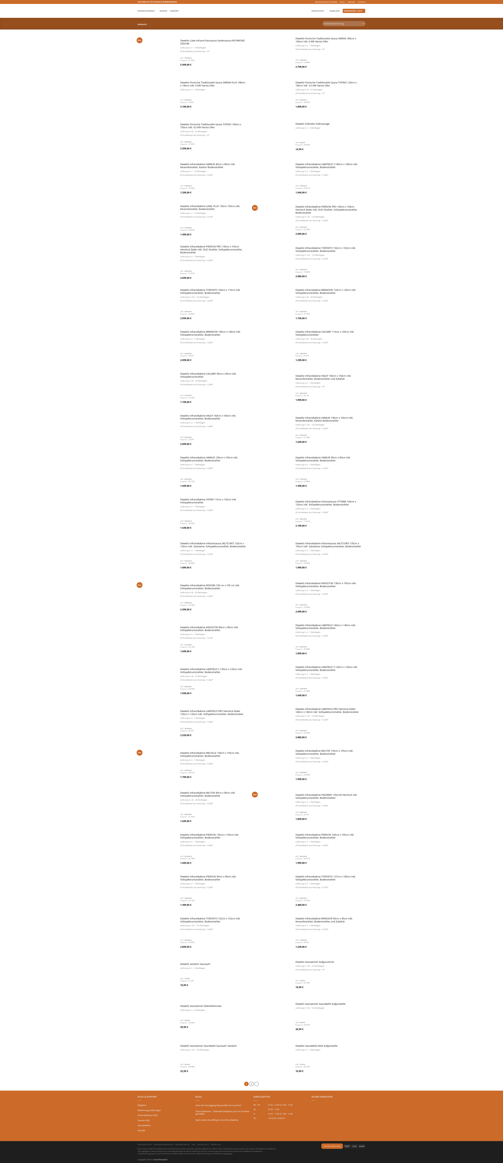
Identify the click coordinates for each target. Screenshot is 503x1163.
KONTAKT (361, 2)
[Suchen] (307, 10)
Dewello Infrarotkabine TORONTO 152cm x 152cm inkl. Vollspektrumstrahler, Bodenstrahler (210, 920)
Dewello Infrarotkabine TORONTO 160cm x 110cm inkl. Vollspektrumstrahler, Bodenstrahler (210, 291)
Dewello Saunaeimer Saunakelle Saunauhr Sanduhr (208, 1045)
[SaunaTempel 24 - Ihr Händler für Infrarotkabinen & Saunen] (251, 11)
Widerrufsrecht (182, 1144)
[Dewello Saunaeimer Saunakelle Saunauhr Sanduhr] (157, 1058)
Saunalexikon (144, 1125)
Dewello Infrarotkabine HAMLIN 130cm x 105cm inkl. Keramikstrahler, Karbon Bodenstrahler (324, 419)
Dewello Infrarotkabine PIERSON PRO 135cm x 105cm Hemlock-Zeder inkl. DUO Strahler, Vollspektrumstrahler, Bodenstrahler (211, 249)
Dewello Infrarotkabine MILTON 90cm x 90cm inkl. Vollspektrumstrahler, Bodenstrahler (207, 794)
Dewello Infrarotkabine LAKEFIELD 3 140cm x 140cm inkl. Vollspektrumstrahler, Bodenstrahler (327, 166)
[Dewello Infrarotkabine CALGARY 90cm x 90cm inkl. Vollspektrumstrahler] (157, 388)
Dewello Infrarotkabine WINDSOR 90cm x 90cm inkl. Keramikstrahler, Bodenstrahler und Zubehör (324, 920)
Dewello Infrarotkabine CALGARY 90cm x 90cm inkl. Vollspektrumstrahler (208, 375)
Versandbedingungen (163, 1144)
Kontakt (141, 1130)
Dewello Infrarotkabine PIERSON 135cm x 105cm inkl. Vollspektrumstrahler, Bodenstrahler (209, 836)
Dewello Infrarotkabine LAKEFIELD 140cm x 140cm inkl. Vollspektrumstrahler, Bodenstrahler (326, 627)
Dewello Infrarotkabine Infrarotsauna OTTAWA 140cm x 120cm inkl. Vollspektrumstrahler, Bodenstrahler (326, 503)
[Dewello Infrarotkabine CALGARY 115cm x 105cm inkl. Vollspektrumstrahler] (272, 346)
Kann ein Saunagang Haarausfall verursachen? (218, 1105)
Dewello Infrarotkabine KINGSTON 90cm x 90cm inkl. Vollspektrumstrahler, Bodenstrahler (209, 629)
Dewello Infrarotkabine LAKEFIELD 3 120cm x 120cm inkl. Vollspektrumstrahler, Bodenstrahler (327, 669)
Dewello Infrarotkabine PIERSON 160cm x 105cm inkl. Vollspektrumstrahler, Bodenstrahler (325, 836)
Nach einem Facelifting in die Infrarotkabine (217, 1120)
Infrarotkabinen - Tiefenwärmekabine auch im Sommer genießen (223, 1112)
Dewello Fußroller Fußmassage (313, 123)
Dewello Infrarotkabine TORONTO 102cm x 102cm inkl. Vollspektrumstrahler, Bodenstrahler (326, 249)
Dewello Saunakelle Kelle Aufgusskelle (317, 1045)
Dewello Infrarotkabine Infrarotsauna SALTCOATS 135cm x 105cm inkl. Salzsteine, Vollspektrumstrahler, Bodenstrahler (328, 545)
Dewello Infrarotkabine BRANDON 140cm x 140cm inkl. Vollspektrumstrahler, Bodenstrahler (210, 333)
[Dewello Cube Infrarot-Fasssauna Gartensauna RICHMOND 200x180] (157, 53)
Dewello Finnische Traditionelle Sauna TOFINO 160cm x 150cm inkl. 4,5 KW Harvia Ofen (210, 126)
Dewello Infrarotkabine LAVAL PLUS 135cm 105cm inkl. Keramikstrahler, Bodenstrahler (210, 208)
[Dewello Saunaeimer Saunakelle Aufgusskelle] (272, 1017)
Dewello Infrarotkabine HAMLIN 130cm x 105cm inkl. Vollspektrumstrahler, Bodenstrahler (209, 459)
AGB (193, 1144)
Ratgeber (142, 1105)
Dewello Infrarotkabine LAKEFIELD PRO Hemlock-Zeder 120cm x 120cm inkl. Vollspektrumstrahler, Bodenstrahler (211, 713)
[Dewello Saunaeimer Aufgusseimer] (272, 975)
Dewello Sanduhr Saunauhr (195, 964)
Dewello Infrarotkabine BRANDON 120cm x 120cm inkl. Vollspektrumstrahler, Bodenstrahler (326, 291)
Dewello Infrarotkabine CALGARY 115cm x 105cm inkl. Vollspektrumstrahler (325, 333)
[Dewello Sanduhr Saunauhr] (157, 975)
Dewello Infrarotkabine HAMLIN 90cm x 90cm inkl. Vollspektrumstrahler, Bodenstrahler (323, 459)
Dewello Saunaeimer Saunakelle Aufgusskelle (320, 1003)
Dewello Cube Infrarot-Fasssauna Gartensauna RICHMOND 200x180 (212, 42)
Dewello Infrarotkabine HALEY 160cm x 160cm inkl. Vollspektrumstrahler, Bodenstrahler (208, 417)
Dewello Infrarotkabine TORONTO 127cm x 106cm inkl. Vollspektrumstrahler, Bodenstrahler (326, 878)
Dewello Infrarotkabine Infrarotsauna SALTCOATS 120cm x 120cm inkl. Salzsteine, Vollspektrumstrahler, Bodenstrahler (213, 545)
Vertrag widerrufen (332, 1146)
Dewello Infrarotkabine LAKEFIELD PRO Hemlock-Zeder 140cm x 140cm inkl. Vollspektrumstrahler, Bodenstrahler (327, 711)
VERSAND (351, 2)
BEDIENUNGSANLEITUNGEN (326, 2)
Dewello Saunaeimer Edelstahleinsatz (201, 1005)
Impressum (216, 1144)
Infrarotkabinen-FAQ (148, 1115)
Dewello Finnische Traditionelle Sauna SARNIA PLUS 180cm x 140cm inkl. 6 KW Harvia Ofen (212, 84)
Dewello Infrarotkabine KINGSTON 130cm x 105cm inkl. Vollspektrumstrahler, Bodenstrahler (326, 585)
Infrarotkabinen (146, 11)
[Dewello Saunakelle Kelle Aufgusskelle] (272, 1058)
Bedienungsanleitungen (149, 1110)
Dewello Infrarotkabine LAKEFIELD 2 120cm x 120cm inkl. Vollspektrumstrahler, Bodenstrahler (211, 671)
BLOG (342, 2)
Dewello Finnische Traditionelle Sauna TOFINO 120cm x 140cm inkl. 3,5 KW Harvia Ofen (326, 84)
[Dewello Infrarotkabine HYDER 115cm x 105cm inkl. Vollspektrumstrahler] (157, 514)
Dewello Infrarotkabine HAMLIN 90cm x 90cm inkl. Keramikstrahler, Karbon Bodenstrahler (207, 166)
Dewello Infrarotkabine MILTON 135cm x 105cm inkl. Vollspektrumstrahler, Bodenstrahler (324, 752)
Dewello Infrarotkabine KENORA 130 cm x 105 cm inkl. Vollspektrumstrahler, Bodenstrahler (210, 587)
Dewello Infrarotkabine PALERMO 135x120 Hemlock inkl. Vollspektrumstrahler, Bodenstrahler (326, 796)
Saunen (163, 11)
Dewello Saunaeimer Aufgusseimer (315, 961)
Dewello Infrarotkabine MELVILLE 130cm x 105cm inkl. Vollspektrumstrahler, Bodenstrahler (209, 754)
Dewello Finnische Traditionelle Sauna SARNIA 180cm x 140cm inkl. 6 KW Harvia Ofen (326, 40)
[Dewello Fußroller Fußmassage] (272, 137)
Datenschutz (203, 1144)
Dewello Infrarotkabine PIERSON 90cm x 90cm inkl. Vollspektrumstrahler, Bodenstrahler (208, 878)
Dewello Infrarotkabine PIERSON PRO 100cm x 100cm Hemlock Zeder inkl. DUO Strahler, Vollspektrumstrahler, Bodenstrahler (326, 209)
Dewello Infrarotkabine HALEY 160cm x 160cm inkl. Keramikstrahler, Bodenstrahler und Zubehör (323, 377)
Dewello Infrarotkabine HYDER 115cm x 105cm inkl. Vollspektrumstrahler (208, 501)
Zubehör (174, 11)
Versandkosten (145, 1144)
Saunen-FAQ (144, 1120)
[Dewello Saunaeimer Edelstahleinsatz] (157, 1017)
